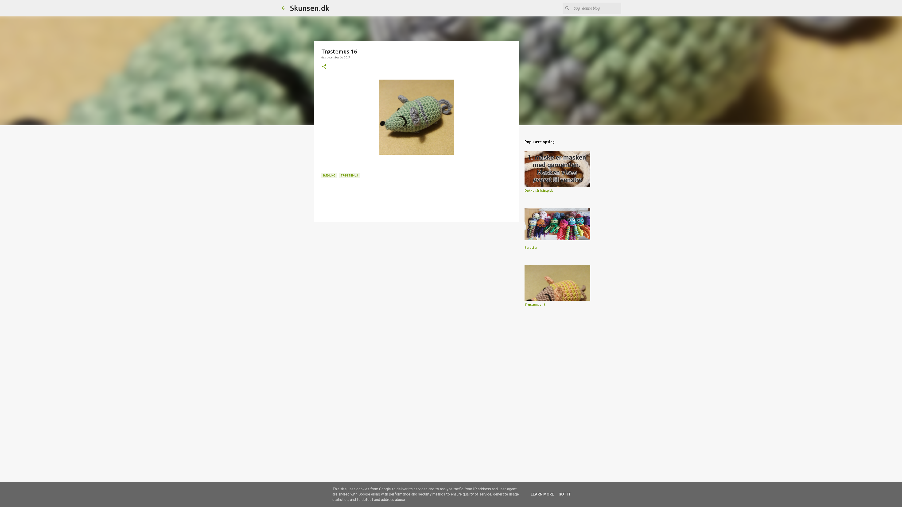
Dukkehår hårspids (539, 190)
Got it (565, 494)
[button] (324, 67)
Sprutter (531, 248)
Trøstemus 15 (535, 305)
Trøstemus (349, 175)
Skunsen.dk (309, 8)
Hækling (329, 175)
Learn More (542, 494)
